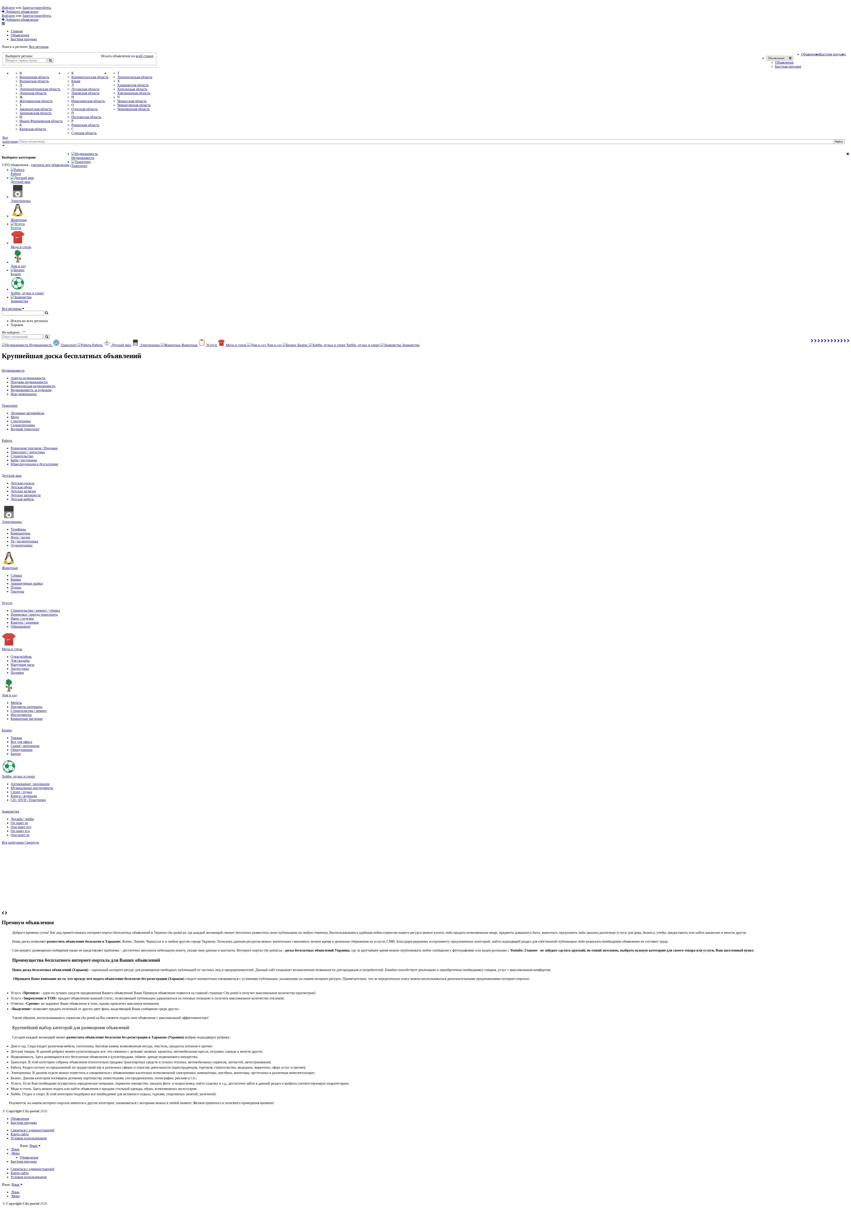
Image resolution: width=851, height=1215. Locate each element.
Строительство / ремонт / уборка (35, 610)
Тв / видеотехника (24, 541)
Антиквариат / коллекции (30, 784)
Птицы (16, 587)
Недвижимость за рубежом (31, 390)
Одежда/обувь (21, 657)
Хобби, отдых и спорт (18, 776)
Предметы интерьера (26, 707)
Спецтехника (21, 421)
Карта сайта (20, 1134)
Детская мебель (22, 499)
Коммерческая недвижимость (33, 386)
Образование (20, 626)
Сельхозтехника (23, 425)
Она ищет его (21, 827)
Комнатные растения (26, 719)
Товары (16, 738)
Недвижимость (13, 370)
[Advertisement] (425, 878)
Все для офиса (21, 742)
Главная (17, 31)
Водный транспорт (25, 429)
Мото (15, 417)
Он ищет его (20, 831)
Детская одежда (22, 483)
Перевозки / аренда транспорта (34, 614)
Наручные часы (22, 664)
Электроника (12, 522)
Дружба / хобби (22, 819)
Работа (7, 440)
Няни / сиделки (22, 618)
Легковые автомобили (27, 413)
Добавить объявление (21, 12)
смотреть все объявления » (51, 165)
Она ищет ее (20, 835)
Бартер (16, 754)
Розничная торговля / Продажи (34, 448)
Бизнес (7, 730)
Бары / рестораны (24, 460)
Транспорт (10, 405)
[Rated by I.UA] (29, 1150)
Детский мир (11, 476)
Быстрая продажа (24, 39)
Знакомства (10, 811)
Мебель (16, 703)
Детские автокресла (26, 495)
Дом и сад (9, 695)
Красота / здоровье (25, 622)
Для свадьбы (20, 661)
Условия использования (29, 1138)
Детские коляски (23, 491)
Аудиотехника (21, 545)
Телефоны (18, 529)
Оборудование (22, 750)
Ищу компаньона (24, 394)
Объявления (20, 35)
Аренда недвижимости (28, 378)
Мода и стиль (12, 649)
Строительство (22, 456)
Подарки (17, 672)
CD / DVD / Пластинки (28, 800)
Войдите (8, 8)
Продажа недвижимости (29, 382)
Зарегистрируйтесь (36, 8)
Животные (10, 568)
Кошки (16, 579)
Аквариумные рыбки (27, 583)
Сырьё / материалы (25, 746)
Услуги (7, 603)
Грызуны (17, 591)
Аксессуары (20, 668)
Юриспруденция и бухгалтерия (34, 464)
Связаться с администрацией (32, 1130)
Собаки (16, 575)
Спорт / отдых (21, 792)
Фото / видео (20, 537)
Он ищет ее (19, 823)
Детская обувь (21, 487)
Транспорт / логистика (28, 452)
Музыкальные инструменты (32, 788)
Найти (839, 141)
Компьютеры (20, 533)
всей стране (144, 56)
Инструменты (21, 715)
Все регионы (39, 47)
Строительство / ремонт (29, 711)
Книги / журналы (24, 796)
